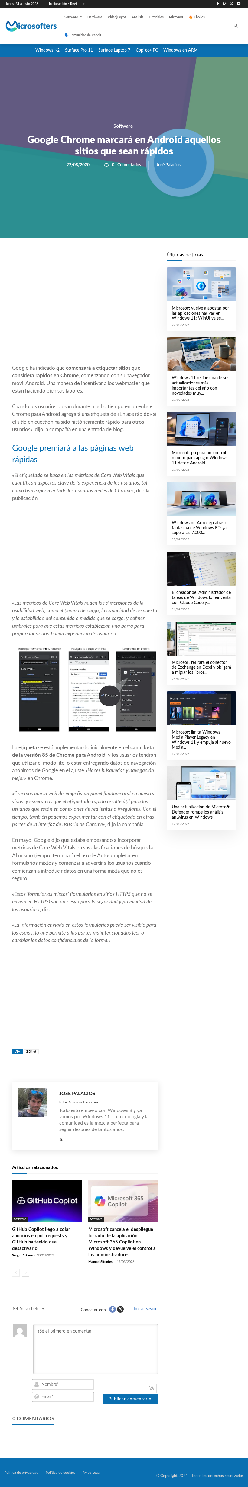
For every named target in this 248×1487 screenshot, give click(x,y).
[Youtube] (238, 4)
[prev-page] (16, 1273)
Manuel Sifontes (100, 1261)
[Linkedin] (120, 258)
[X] (231, 4)
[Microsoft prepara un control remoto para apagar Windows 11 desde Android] (201, 429)
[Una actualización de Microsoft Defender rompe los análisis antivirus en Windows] (201, 783)
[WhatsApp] (106, 258)
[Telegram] (134, 258)
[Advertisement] (85, 315)
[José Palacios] (35, 1116)
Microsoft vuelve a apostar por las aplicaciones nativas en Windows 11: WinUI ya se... (200, 313)
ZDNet (31, 1051)
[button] (236, 26)
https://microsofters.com (78, 1102)
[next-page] (25, 1273)
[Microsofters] (26, 26)
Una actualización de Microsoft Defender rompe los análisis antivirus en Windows (201, 812)
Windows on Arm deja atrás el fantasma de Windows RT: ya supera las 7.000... (200, 528)
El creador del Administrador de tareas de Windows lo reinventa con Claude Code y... (201, 598)
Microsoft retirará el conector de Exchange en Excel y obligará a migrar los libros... (201, 668)
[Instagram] (224, 4)
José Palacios (168, 165)
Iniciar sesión (145, 1309)
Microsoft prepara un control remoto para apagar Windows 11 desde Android (199, 458)
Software (123, 126)
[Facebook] (217, 4)
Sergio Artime (22, 1255)
